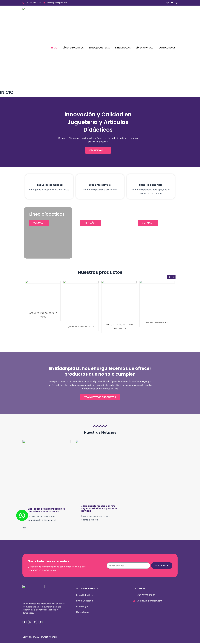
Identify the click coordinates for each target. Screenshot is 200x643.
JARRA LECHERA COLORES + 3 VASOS (42, 297)
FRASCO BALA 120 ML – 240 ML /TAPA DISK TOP (119, 297)
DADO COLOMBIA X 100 (157, 295)
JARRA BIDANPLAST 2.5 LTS (81, 297)
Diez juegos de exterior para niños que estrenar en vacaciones (46, 510)
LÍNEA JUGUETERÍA (99, 47)
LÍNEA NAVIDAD (144, 47)
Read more (44, 302)
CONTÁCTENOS (167, 47)
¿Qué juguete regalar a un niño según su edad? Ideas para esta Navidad (99, 508)
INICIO (53, 47)
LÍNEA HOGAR (122, 47)
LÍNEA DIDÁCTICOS (73, 47)
